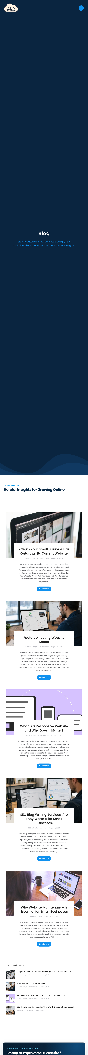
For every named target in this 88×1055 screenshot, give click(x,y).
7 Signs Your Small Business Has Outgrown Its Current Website (44, 551)
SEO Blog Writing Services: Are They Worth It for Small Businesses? (44, 818)
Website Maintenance (38, 916)
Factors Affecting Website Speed (44, 639)
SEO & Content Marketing (37, 828)
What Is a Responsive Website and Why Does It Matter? (44, 728)
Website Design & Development (37, 558)
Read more (44, 589)
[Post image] (44, 535)
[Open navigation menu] (81, 8)
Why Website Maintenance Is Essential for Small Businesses (44, 909)
